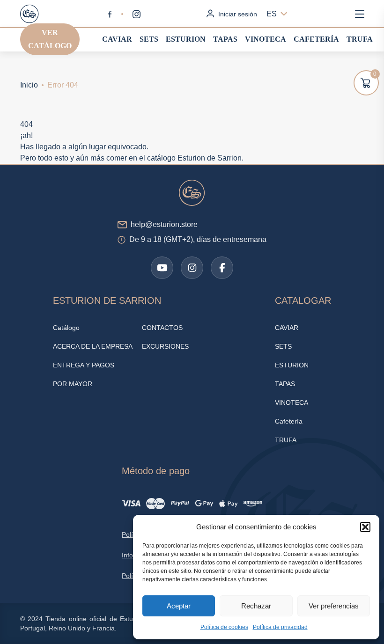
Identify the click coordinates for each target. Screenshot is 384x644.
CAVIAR (117, 39)
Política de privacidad (280, 627)
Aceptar (179, 606)
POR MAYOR (72, 384)
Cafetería (316, 39)
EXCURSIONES (165, 346)
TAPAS (225, 39)
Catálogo (66, 327)
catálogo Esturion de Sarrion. (195, 158)
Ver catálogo (50, 39)
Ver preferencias (334, 606)
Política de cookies (224, 627)
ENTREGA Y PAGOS (83, 365)
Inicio (29, 85)
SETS (149, 39)
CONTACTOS (162, 327)
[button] (365, 527)
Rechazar (256, 606)
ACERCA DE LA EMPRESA (93, 346)
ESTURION (186, 39)
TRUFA (360, 39)
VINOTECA (265, 39)
